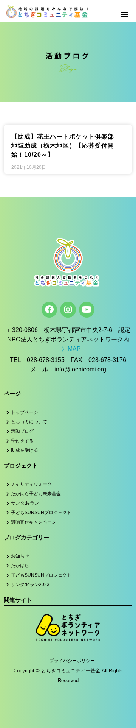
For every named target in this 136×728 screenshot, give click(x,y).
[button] (124, 14)
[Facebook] (49, 309)
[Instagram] (68, 309)
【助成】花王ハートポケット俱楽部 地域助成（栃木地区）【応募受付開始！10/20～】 (66, 145)
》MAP (71, 349)
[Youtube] (86, 309)
